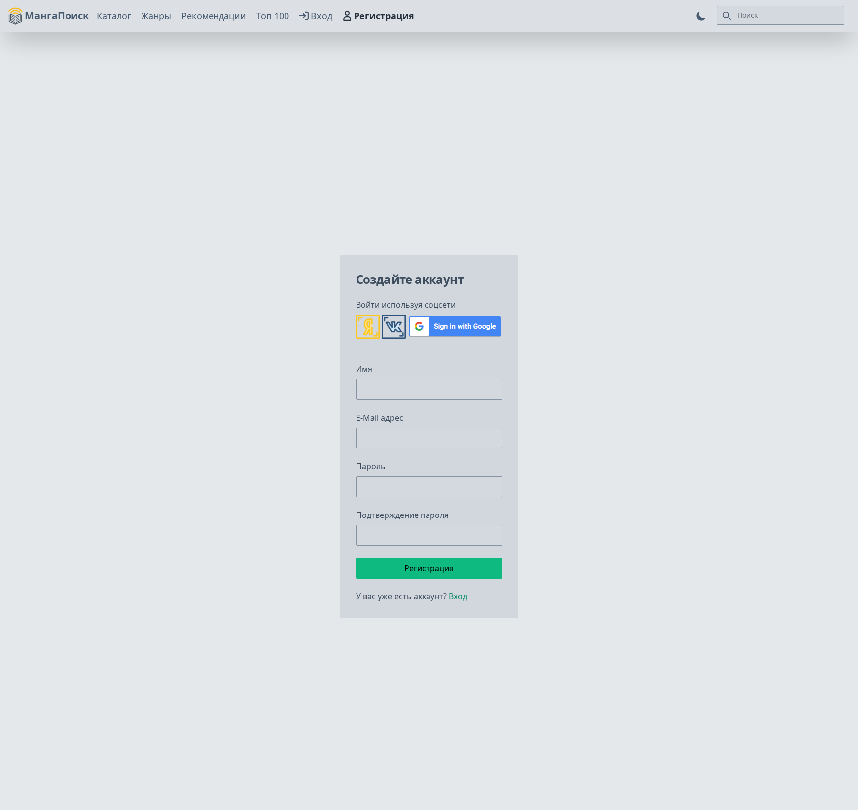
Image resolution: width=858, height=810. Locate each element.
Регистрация (384, 16)
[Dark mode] (701, 16)
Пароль (371, 466)
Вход (321, 16)
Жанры (156, 16)
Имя (364, 369)
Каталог (114, 16)
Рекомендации (213, 16)
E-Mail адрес (379, 417)
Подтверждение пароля (402, 515)
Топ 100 (272, 16)
